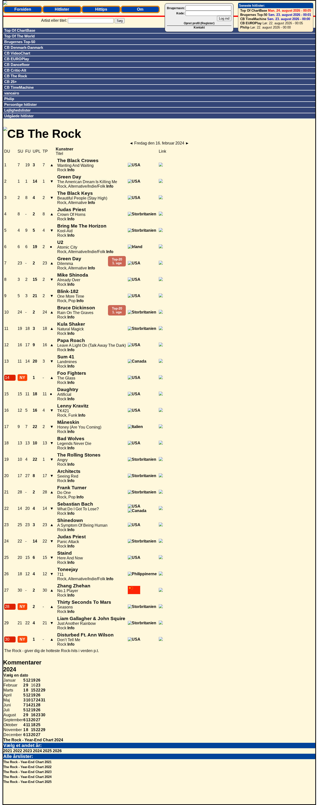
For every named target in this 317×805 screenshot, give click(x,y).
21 (33, 705)
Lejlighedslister (17, 110)
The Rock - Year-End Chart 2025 (27, 782)
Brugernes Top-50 (253, 15)
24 (38, 700)
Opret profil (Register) (199, 23)
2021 (7, 751)
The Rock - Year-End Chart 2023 (27, 772)
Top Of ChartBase (253, 10)
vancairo (11, 93)
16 (33, 715)
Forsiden (22, 9)
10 (28, 700)
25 (38, 725)
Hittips (101, 9)
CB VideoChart (17, 53)
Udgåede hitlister (19, 116)
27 (38, 720)
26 (38, 680)
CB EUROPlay (251, 23)
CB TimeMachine (253, 19)
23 (38, 685)
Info (71, 170)
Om (140, 9)
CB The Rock (15, 76)
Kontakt (199, 27)
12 (28, 680)
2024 (37, 751)
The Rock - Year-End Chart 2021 (27, 762)
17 (33, 700)
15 (33, 690)
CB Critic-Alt (15, 70)
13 (28, 720)
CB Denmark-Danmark (23, 47)
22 (38, 690)
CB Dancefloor (17, 64)
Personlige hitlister (20, 104)
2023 (27, 751)
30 (43, 715)
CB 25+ (10, 82)
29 (43, 690)
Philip (244, 27)
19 (33, 680)
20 (33, 720)
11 (28, 725)
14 (28, 705)
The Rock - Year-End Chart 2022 (27, 767)
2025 (47, 751)
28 (38, 705)
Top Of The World (19, 36)
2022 (17, 751)
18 (33, 725)
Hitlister (62, 9)
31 (43, 700)
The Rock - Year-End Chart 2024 (33, 740)
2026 (57, 751)
